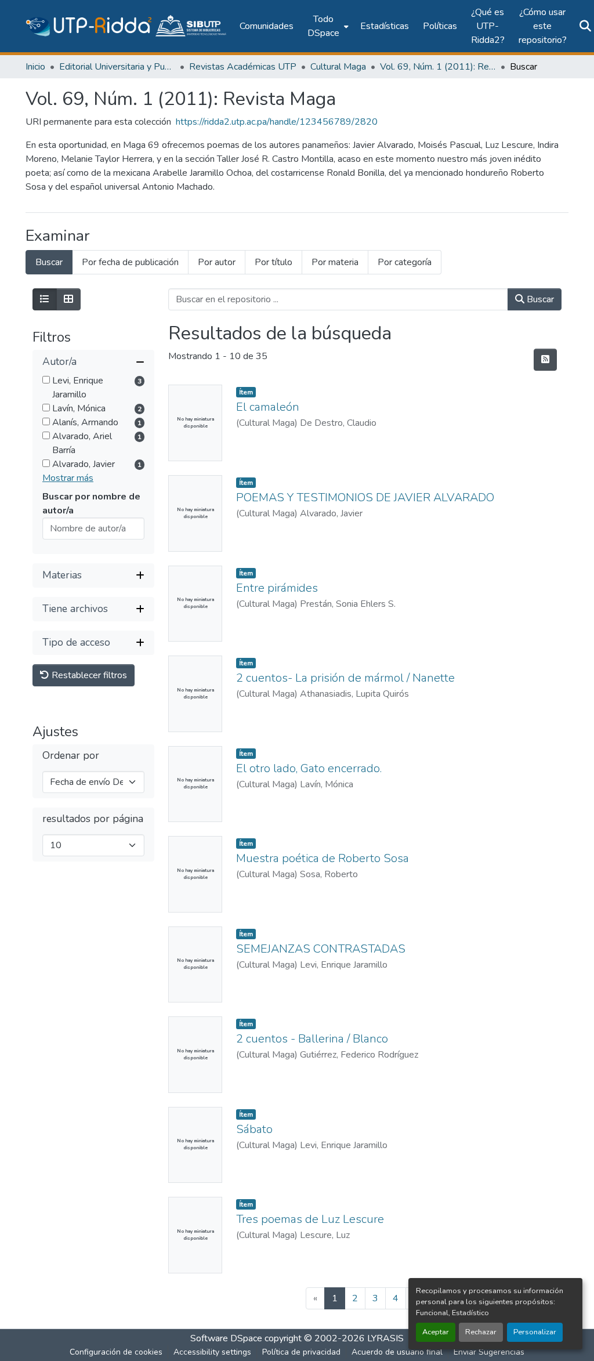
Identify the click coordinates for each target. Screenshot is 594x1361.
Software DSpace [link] (226, 1338)
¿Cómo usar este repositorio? (543, 26)
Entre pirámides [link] (277, 588)
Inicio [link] (35, 66)
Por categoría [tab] (405, 262)
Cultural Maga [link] (338, 66)
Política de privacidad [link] (301, 1352)
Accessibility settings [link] (212, 1352)
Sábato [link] (254, 1129)
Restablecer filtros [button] (88, 675)
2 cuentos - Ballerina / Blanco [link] (312, 1039)
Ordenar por (70, 756)
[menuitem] (327, 26)
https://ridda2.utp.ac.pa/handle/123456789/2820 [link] (277, 121)
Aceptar (435, 1332)
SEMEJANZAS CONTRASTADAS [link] (320, 949)
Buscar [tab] (49, 262)
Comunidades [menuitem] (267, 26)
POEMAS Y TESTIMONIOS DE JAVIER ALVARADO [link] (365, 497)
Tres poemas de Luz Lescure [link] (310, 1219)
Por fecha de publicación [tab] (130, 262)
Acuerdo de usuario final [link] (397, 1352)
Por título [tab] (273, 262)
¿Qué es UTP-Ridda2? (488, 26)
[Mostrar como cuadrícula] (68, 299)
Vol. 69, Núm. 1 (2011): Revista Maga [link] (438, 66)
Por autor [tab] (217, 262)
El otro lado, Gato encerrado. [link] (309, 768)
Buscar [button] (539, 299)
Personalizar (534, 1332)
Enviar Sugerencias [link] (489, 1352)
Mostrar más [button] (67, 478)
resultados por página (92, 819)
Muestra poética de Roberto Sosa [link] (322, 858)
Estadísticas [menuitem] (384, 26)
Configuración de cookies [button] (116, 1352)
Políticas (440, 26)
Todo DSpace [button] (323, 26)
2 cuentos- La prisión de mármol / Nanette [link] (345, 678)
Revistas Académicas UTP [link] (242, 66)
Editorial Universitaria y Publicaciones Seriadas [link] (117, 66)
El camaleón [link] (267, 407)
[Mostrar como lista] (44, 299)
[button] (127, 26)
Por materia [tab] (335, 262)
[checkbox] (46, 379)
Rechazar (481, 1332)
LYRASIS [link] (385, 1338)
